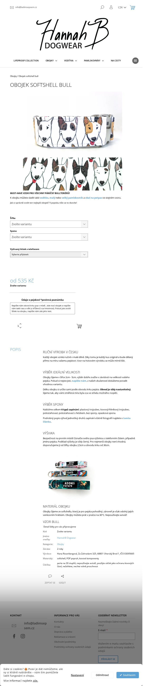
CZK (120, 7)
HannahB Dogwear (66, 537)
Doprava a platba (63, 631)
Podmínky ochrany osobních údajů (72, 646)
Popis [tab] (15, 349)
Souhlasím (129, 675)
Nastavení (77, 675)
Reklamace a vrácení (64, 636)
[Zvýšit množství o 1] (20, 324)
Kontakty (59, 621)
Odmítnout (102, 675)
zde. (35, 680)
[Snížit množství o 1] (20, 328)
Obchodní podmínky (65, 641)
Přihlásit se (108, 659)
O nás (57, 626)
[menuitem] (26, 60)
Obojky (60, 544)
